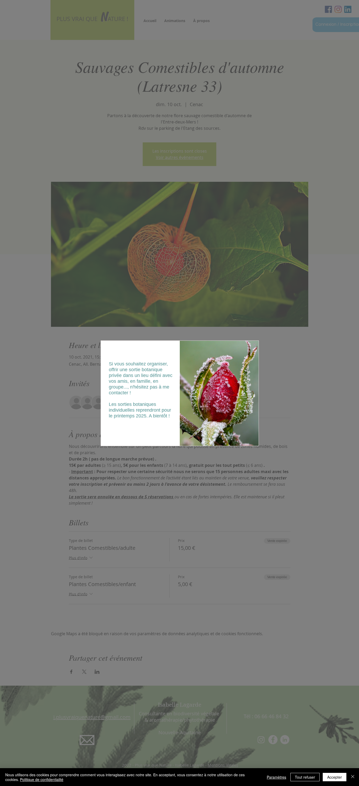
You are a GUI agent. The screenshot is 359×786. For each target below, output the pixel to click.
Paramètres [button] (276, 777)
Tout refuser (305, 777)
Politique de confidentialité (41, 779)
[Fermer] (353, 777)
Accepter (334, 777)
